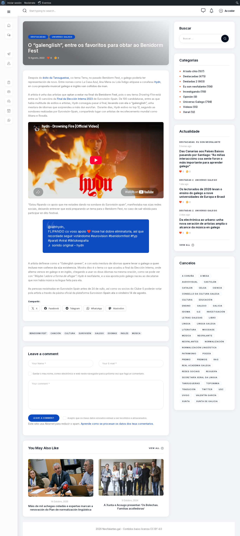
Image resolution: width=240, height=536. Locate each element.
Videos (187, 107)
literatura (189, 329)
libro (212, 317)
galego (99, 333)
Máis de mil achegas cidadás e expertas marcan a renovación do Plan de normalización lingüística (60, 507)
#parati (53, 240)
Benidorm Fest (38, 333)
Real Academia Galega (196, 365)
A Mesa (204, 276)
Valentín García (206, 395)
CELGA (203, 288)
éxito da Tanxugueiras (56, 77)
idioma (186, 312)
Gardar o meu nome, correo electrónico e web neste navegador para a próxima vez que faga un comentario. (88, 373)
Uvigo (186, 395)
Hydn (157, 82)
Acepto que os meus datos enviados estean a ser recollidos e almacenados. (107, 418)
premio (186, 359)
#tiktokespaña (78, 240)
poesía (207, 353)
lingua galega (206, 323)
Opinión (188, 96)
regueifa (211, 371)
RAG (216, 359)
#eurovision (99, 236)
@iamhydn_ (56, 227)
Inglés (124, 333)
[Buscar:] (204, 38)
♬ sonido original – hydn (66, 245)
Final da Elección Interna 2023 (75, 98)
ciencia (217, 288)
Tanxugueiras (191, 383)
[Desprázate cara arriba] (235, 527)
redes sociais (191, 371)
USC (221, 389)
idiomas (112, 333)
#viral (63, 240)
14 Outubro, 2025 (59, 501)
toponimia (212, 383)
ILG (198, 312)
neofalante (204, 335)
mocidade (208, 329)
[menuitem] (3, 3)
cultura (70, 333)
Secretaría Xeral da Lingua (200, 377)
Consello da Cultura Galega (201, 294)
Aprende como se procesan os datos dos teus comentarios (117, 423)
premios (202, 359)
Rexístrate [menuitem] (29, 2)
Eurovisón (85, 333)
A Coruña (188, 276)
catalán (187, 288)
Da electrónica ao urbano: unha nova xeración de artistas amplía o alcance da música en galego (203, 223)
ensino (186, 306)
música (136, 333)
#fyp (134, 236)
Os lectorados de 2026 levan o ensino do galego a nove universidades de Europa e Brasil (202, 192)
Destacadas (38, 37)
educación (205, 300)
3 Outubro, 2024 (130, 500)
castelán (210, 282)
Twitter (207, 389)
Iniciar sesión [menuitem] (14, 2)
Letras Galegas (192, 317)
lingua (186, 323)
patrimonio (189, 353)
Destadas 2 (190, 81)
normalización (214, 341)
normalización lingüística (199, 347)
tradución (189, 389)
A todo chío (190, 71)
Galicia (217, 306)
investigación (216, 312)
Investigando (191, 91)
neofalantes (190, 341)
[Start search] (25, 10)
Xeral (186, 112)
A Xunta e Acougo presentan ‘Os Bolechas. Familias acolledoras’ (131, 506)
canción (56, 333)
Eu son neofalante (194, 86)
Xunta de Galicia (207, 401)
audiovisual (190, 282)
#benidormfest (119, 236)
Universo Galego (62, 37)
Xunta (186, 401)
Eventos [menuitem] (46, 2)
